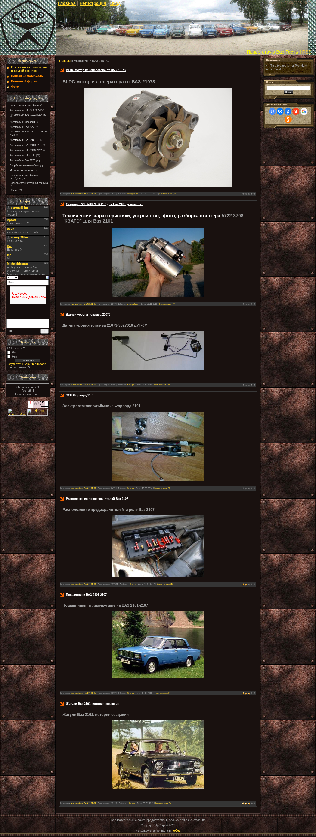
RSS (306, 51)
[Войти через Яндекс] (295, 111)
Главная (67, 3)
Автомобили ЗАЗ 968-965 (25, 110)
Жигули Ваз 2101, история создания (92, 703)
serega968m (133, 194)
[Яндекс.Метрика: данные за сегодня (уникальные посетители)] (17, 412)
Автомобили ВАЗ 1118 (22, 155)
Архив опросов (35, 364)
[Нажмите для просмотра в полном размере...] (158, 185)
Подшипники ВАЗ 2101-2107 (86, 594)
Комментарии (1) (165, 584)
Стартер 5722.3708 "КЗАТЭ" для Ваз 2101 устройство (104, 204)
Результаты (14, 364)
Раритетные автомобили (24, 105)
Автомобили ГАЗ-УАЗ (22, 127)
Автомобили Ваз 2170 (22, 160)
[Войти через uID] (272, 111)
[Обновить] (47, 277)
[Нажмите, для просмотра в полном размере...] (158, 368)
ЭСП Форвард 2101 (80, 395)
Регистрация (93, 3)
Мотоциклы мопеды (21, 170)
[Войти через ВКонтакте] (280, 111)
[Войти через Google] (304, 111)
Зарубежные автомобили (24, 165)
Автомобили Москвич (22, 121)
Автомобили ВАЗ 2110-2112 (26, 150)
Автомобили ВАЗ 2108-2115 (26, 145)
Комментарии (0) (167, 194)
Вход (115, 3)
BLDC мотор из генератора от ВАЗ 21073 (96, 70)
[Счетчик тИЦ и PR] (38, 407)
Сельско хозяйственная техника (29, 182)
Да (14, 352)
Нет (14, 356)
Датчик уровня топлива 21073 (88, 314)
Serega (130, 385)
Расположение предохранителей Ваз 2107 (97, 498)
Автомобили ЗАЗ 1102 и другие (28, 114)
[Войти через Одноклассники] (288, 119)
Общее (14, 190)
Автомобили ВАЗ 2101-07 (25, 139)
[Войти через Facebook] (288, 111)
